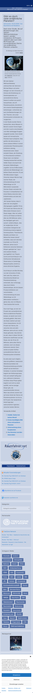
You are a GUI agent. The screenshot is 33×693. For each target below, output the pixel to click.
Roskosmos (18, 606)
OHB (23, 597)
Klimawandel (21, 581)
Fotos (5, 577)
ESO (11, 572)
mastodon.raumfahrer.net (11, 497)
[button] (30, 656)
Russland (6, 610)
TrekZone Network (10, 531)
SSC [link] (6, 77)
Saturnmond (16, 610)
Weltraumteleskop (17, 626)
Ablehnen (16, 679)
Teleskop (6, 622)
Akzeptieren (16, 675)
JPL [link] (11, 75)
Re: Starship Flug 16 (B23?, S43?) (11, 483)
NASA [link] (21, 52)
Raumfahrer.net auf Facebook (13, 490)
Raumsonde (20, 602)
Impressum (28, 688)
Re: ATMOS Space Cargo (9, 478)
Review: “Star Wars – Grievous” (10, 539)
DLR (4, 568)
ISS (26, 577)
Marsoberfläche (15, 589)
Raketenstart (8, 602)
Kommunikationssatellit (11, 585)
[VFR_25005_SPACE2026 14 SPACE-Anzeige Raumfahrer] (16, 643)
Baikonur (6, 564)
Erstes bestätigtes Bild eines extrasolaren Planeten (15, 422)
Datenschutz (21, 466)
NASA (6, 598)
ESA (5, 572)
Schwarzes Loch (8, 614)
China (22, 564)
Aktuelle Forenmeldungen (12, 472)
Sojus (5, 618)
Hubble (18, 577)
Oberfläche (15, 597)
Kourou (25, 585)
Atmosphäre (18, 560)
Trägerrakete (16, 622)
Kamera (11, 581)
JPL (4, 581)
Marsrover (6, 593)
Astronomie (7, 24)
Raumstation (7, 606)
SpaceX (12, 618)
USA (24, 622)
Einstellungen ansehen (16, 684)
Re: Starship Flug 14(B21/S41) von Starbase (14, 476)
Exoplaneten (20, 572)
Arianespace (7, 560)
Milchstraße (16, 593)
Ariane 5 (15, 556)
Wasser (5, 626)
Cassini (14, 564)
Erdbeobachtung (15, 568)
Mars (5, 589)
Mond (25, 593)
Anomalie (6, 556)
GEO (11, 577)
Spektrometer (22, 618)
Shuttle (19, 614)
